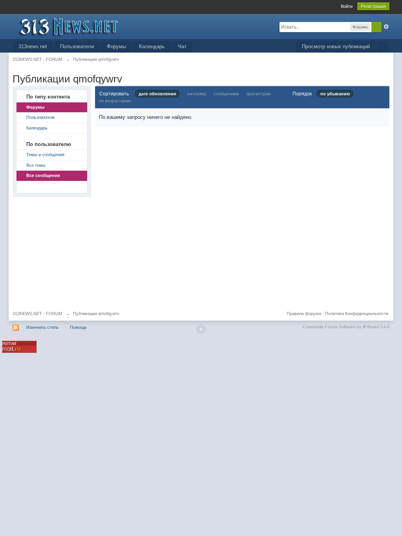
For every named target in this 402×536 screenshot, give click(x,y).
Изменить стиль (42, 327)
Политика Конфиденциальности (356, 313)
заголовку (196, 93)
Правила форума (304, 313)
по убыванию (335, 93)
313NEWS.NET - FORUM (37, 313)
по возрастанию (115, 100)
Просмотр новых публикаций (336, 46)
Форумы (116, 46)
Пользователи (77, 46)
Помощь (78, 327)
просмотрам (258, 93)
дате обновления (157, 93)
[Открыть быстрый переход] (382, 47)
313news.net (32, 46)
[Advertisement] (201, 252)
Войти (347, 6)
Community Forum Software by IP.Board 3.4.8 (345, 327)
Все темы (36, 165)
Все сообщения (43, 175)
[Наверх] (201, 329)
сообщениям (226, 93)
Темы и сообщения (45, 154)
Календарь (152, 46)
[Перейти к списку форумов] (83, 26)
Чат (182, 46)
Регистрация (373, 6)
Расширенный (386, 27)
